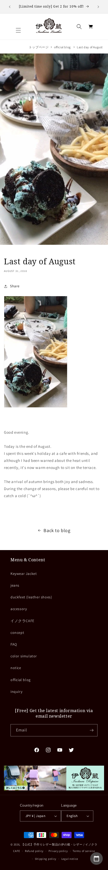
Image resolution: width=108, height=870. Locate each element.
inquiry (16, 691)
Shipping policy (46, 859)
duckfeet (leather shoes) (31, 597)
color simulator (23, 656)
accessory (18, 608)
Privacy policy (58, 851)
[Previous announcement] (9, 7)
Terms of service (84, 851)
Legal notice (69, 859)
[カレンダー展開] (96, 858)
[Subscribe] (91, 730)
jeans (14, 585)
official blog (62, 47)
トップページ (38, 47)
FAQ (13, 644)
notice (15, 667)
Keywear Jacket (23, 573)
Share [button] (15, 286)
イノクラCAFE (22, 620)
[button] (18, 30)
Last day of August (90, 47)
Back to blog (57, 530)
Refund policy (34, 851)
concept (17, 632)
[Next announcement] (98, 7)
